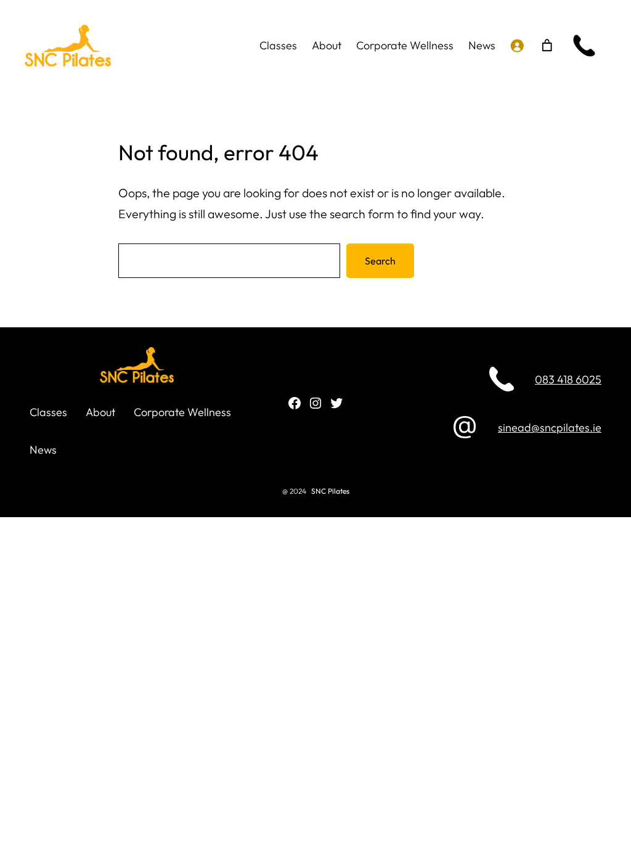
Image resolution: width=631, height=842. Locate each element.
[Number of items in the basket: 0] (547, 45)
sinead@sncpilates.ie (549, 427)
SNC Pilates (330, 491)
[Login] (517, 45)
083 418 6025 (568, 379)
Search (380, 261)
